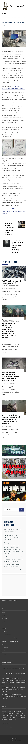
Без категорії (5, 605)
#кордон (18, 209)
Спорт (3, 644)
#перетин (21, 211)
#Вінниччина (6, 209)
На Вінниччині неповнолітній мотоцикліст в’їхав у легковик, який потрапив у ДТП (11, 376)
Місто (3, 625)
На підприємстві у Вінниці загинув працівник (14, 668)
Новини (3, 18)
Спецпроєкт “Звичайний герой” (10, 638)
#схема (4, 213)
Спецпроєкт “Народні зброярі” (10, 641)
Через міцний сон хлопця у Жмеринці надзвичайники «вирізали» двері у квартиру (11, 419)
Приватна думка (6, 634)
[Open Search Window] (2, 13)
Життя (3, 612)
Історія (3, 615)
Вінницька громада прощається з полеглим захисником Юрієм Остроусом (10, 228)
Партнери (4, 631)
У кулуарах (5, 647)
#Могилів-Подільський (10, 211)
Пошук (21, 509)
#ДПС (13, 209)
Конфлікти (4, 618)
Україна (4, 650)
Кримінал (23, 17)
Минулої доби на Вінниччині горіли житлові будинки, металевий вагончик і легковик (17, 246)
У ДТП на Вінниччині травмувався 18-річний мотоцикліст (11, 283)
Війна (3, 608)
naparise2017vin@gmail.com (9, 726)
